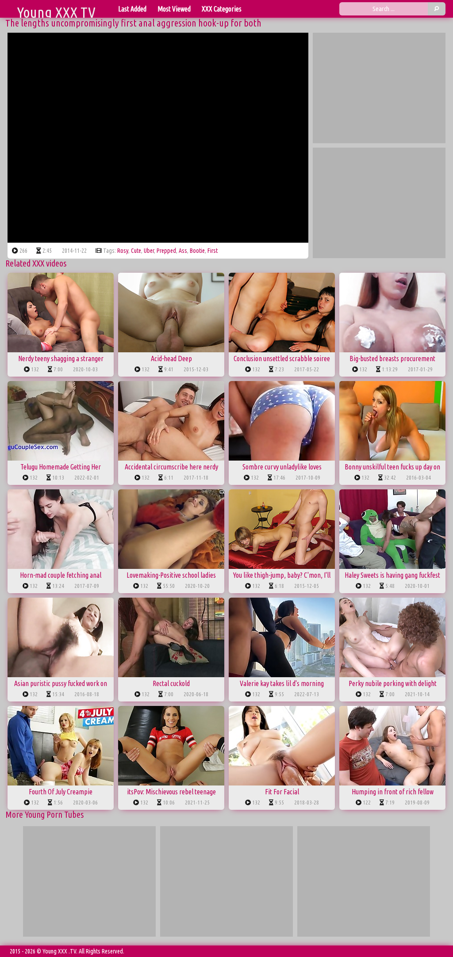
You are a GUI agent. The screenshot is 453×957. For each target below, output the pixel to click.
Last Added (132, 9)
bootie (197, 250)
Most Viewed (174, 9)
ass (183, 250)
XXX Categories (222, 9)
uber (149, 250)
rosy (122, 250)
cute (136, 250)
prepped (166, 250)
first (212, 250)
